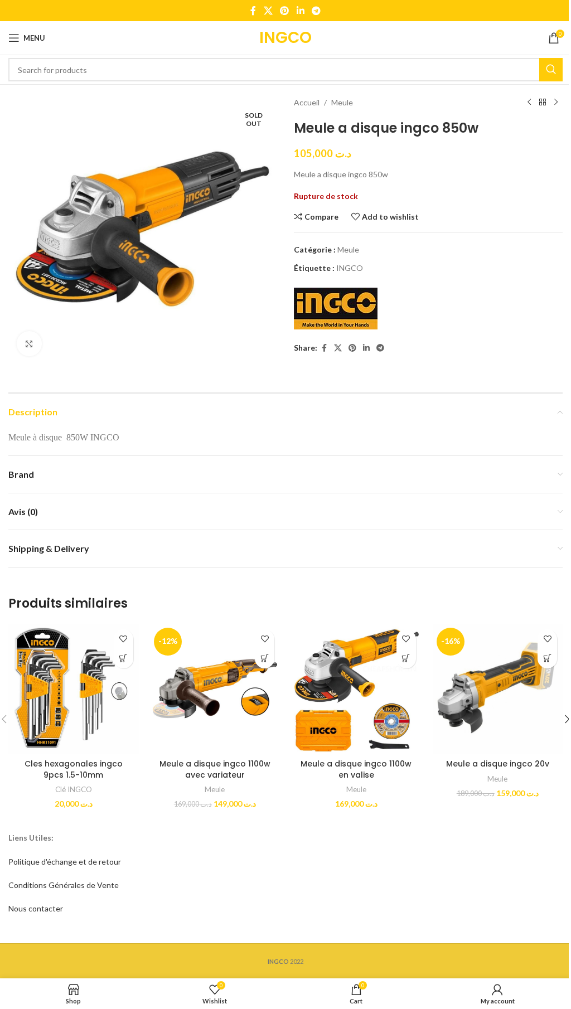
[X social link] (268, 10)
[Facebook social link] (253, 10)
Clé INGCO (73, 789)
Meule (342, 102)
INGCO (349, 268)
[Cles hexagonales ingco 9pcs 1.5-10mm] (73, 689)
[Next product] (556, 102)
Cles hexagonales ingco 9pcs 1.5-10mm (74, 769)
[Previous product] (529, 102)
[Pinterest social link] (285, 10)
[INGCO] (336, 308)
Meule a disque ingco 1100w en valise (356, 769)
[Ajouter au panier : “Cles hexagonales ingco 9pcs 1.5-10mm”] (123, 658)
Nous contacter (35, 908)
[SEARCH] (551, 69)
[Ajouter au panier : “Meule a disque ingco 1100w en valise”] (406, 658)
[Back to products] (542, 102)
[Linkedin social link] (300, 10)
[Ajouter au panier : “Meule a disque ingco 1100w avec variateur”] (264, 658)
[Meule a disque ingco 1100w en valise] (356, 689)
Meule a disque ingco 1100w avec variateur (214, 769)
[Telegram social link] (316, 10)
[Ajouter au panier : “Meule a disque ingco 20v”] (547, 658)
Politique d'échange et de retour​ (64, 861)
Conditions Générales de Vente (63, 885)
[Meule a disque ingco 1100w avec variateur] (215, 689)
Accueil (307, 102)
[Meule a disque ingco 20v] (498, 689)
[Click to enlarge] (29, 343)
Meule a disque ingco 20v (497, 763)
